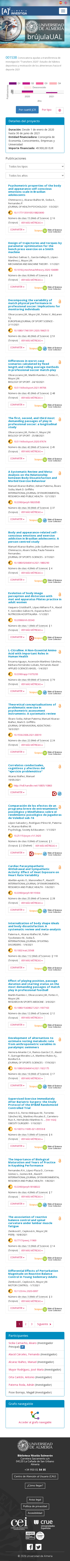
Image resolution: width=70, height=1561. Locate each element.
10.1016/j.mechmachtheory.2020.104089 (36, 269)
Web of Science (55, 231)
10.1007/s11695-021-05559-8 (29, 1129)
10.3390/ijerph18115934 (27, 892)
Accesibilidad (35, 1513)
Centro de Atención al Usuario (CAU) (35, 1476)
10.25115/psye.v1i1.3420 (27, 835)
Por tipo (47, 109)
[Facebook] (30, 1547)
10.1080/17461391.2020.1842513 (31, 330)
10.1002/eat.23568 (24, 950)
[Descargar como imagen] (59, 110)
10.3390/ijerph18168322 (27, 1186)
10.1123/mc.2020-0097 (26, 1291)
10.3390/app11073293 (26, 674)
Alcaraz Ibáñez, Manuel (23, 1362)
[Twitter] (38, 1547)
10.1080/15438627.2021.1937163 (31, 1007)
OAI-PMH (45, 348)
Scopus (38, 231)
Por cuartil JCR (27, 109)
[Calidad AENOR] (35, 1535)
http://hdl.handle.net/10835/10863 (33, 785)
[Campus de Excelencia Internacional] (19, 1524)
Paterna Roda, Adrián (21, 1384)
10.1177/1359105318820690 (29, 212)
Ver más (51, 1119)
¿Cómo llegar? (35, 1485)
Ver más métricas (31, 222)
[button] (35, 1404)
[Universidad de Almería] (35, 1445)
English (65, 2)
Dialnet (31, 638)
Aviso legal (35, 1499)
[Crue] (44, 1524)
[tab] (35, 1404)
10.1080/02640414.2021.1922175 (31, 1068)
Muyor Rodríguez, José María (26, 1369)
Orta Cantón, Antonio (22, 1377)
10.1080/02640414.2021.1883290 (31, 562)
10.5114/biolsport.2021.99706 (30, 387)
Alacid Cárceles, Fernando (24, 1354)
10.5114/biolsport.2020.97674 (30, 441)
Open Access (59, 473)
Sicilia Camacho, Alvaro (23, 1343)
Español (60, 2)
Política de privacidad (35, 1506)
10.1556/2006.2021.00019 (27, 734)
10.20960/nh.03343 (24, 620)
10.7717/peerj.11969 (25, 1240)
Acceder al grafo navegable (35, 1422)
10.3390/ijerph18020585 (27, 502)
